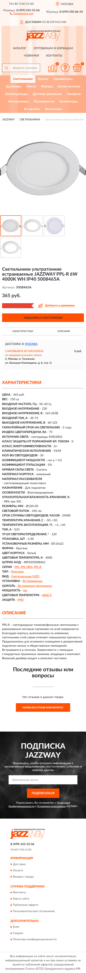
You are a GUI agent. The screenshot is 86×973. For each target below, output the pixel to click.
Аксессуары (53, 109)
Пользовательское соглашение (34, 911)
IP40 (21, 599)
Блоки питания (69, 86)
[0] (77, 67)
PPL (17, 567)
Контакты (54, 55)
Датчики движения (47, 94)
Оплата (18, 870)
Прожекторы (63, 79)
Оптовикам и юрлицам (53, 48)
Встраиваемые (32, 581)
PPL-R (37, 567)
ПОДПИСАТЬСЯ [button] (43, 793)
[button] (21, 13)
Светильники (23, 79)
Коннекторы (68, 101)
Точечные (17, 571)
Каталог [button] (20, 48)
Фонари (47, 86)
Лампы (43, 79)
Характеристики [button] (22, 331)
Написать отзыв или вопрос (43, 707)
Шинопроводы (16, 94)
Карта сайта (21, 898)
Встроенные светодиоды (35, 585)
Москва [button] (31, 344)
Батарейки (32, 109)
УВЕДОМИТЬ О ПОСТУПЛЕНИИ (43, 318)
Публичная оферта (25, 905)
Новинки (31, 55)
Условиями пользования (51, 806)
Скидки (18, 933)
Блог (16, 927)
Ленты (31, 86)
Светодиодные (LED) (25, 576)
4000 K (47, 595)
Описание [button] (63, 331)
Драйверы (13, 86)
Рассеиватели (44, 101)
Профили (74, 94)
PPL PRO (26, 567)
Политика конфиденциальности (35, 939)
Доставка (19, 864)
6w (25, 590)
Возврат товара (23, 876)
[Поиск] (6, 68)
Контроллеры (18, 101)
